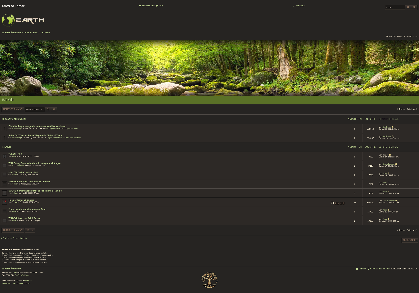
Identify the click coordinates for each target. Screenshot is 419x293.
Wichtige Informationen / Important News (62, 128)
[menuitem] (159, 5)
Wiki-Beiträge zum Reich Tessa (24, 218)
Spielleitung (16, 128)
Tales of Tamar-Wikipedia (21, 200)
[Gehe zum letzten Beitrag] (393, 127)
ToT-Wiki (8, 99)
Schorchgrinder (18, 165)
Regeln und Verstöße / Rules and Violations (64, 138)
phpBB (13, 272)
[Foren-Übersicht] (23, 18)
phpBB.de (28, 280)
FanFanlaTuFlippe (22, 275)
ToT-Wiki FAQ (15, 154)
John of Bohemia (389, 201)
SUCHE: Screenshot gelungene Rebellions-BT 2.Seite (35, 191)
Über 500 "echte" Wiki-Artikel (23, 172)
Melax (14, 156)
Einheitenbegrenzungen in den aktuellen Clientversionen (37, 126)
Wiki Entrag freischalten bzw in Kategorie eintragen (35, 163)
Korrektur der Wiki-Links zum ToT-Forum (29, 181)
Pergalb (15, 202)
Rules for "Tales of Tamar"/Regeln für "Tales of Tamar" (36, 135)
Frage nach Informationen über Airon (27, 209)
